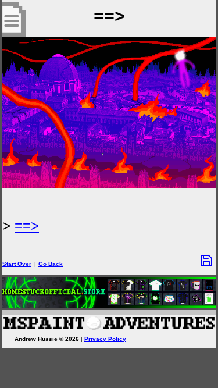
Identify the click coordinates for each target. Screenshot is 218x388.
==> (27, 225)
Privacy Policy (105, 339)
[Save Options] (206, 261)
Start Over (16, 264)
